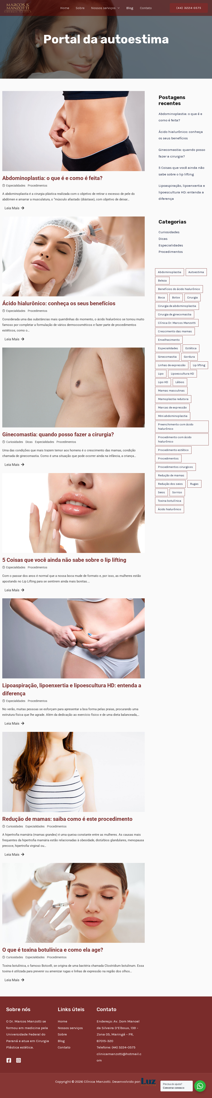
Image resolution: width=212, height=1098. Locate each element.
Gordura (189, 357)
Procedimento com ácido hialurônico (175, 439)
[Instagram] (18, 1060)
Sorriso (177, 492)
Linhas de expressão (172, 365)
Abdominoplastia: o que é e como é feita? (52, 178)
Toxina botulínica (169, 501)
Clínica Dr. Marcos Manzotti (177, 323)
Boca (161, 297)
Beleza (162, 280)
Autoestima (196, 272)
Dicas (29, 442)
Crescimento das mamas (175, 331)
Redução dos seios (170, 484)
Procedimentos (37, 185)
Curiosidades (14, 442)
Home (64, 8)
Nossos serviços (103, 8)
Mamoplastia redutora (173, 399)
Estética (190, 348)
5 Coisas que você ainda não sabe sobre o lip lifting (64, 560)
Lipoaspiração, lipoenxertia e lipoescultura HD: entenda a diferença (71, 689)
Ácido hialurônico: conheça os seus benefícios (58, 303)
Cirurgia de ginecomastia (174, 314)
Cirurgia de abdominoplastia (177, 306)
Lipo (161, 373)
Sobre (80, 8)
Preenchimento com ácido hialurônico (175, 427)
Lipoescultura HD (182, 373)
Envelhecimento (169, 340)
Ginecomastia (167, 357)
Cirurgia (192, 297)
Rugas (194, 484)
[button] (118, 8)
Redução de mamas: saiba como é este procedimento (67, 819)
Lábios (179, 382)
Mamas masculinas (171, 390)
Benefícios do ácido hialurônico (179, 289)
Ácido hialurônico (169, 509)
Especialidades (15, 185)
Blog (129, 8)
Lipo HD (163, 382)
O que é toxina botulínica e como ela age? (52, 950)
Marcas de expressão (172, 407)
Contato (146, 8)
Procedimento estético (173, 450)
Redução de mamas (171, 475)
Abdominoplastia (169, 272)
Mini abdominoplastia (172, 416)
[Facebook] (8, 1060)
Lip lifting (199, 365)
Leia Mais (12, 208)
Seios (161, 492)
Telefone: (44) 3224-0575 (116, 1047)
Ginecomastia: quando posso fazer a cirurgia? (58, 434)
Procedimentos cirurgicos (175, 467)
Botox (176, 297)
